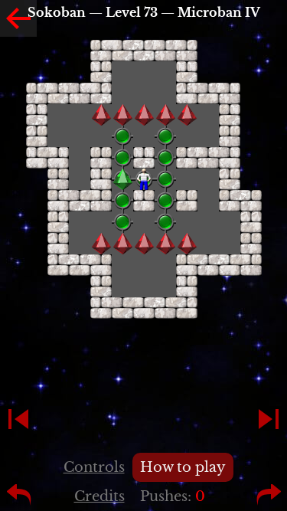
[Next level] (268, 419)
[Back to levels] (18, 18)
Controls (94, 467)
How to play (183, 467)
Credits (99, 496)
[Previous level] (18, 419)
